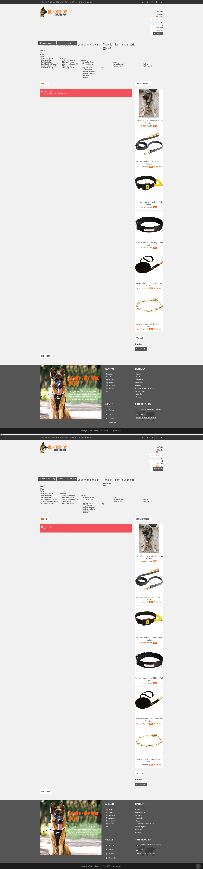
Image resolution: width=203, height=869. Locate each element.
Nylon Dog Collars (46, 60)
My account (110, 368)
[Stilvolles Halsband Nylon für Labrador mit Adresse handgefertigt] (149, 225)
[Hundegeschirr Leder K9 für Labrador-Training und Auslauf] (149, 103)
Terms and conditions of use (145, 388)
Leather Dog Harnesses (68, 60)
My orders (109, 377)
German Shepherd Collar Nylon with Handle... (149, 203)
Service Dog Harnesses (68, 68)
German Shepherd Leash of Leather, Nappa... (149, 162)
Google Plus (112, 422)
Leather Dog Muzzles (88, 62)
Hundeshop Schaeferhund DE (101, 431)
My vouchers (110, 388)
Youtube (111, 418)
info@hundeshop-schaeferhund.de (146, 418)
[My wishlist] (147, 2)
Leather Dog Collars (47, 58)
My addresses (110, 383)
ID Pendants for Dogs (47, 68)
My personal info (111, 385)
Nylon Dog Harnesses (68, 62)
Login (108, 391)
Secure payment (141, 391)
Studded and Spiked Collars (49, 66)
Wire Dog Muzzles (87, 64)
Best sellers (139, 380)
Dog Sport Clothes (87, 68)
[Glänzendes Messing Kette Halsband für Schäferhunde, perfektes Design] (149, 306)
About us (139, 394)
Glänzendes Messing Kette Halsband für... (149, 325)
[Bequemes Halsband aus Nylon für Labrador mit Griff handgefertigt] (149, 184)
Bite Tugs (85, 77)
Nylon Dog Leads (118, 66)
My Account (109, 374)
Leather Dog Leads (118, 64)
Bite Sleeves (86, 75)
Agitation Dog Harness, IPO (70, 64)
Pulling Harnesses (67, 66)
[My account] (143, 2)
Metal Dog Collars (46, 62)
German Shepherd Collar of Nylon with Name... (149, 243)
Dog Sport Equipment (88, 71)
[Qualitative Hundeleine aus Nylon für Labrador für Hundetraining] (149, 266)
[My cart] (152, 2)
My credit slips (110, 380)
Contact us (139, 383)
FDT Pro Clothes (87, 70)
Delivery (138, 385)
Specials (138, 374)
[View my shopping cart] (162, 26)
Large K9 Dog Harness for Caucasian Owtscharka (149, 122)
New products (140, 377)
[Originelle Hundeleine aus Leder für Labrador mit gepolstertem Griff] (149, 144)
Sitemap (138, 397)
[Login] (161, 2)
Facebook (111, 410)
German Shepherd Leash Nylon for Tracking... (149, 284)
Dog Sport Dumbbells (88, 73)
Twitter (111, 414)
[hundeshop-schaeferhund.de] (59, 11)
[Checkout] (157, 2)
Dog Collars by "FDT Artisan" (49, 64)
